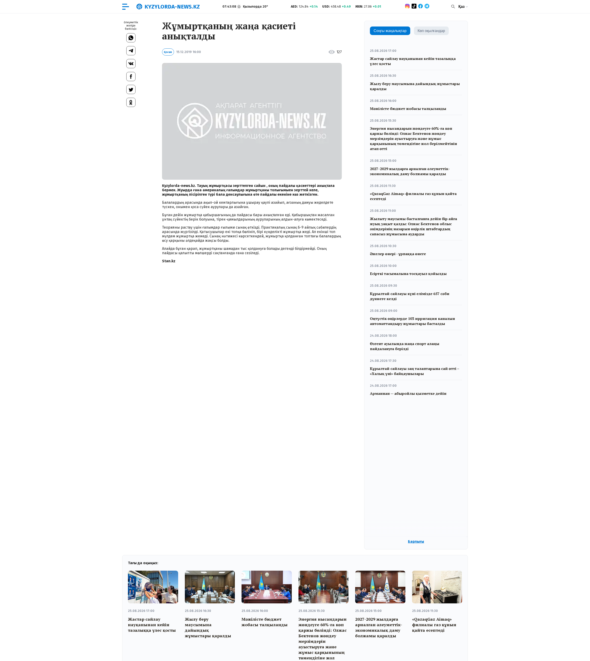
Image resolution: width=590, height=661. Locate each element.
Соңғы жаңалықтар (390, 31)
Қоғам (168, 52)
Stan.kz (168, 261)
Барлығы (416, 541)
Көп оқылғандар (431, 31)
